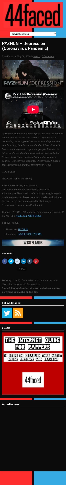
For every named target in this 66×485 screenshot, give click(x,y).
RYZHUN (23, 229)
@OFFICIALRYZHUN (29, 234)
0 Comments (48, 56)
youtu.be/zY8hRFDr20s (28, 215)
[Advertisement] (33, 442)
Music (37, 56)
